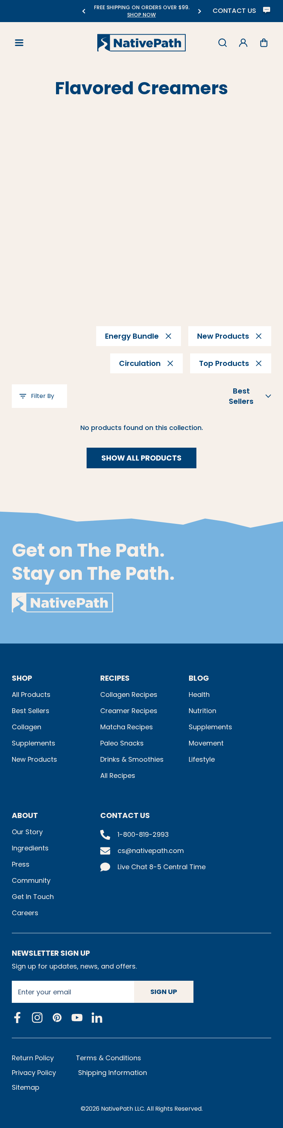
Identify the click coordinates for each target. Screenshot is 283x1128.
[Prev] (83, 11)
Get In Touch (33, 896)
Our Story (27, 831)
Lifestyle (202, 759)
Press (20, 864)
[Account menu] (243, 42)
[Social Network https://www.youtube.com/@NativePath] (77, 1018)
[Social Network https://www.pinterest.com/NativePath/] (57, 1017)
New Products (34, 759)
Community (31, 880)
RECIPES (115, 678)
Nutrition (202, 710)
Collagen (26, 727)
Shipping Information (112, 1072)
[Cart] (263, 42)
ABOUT (25, 815)
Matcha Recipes (126, 727)
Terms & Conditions (108, 1057)
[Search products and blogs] (222, 42)
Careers (25, 912)
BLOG (199, 678)
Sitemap (25, 1087)
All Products (31, 694)
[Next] (199, 11)
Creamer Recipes (128, 710)
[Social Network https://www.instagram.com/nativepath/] (37, 1017)
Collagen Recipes (128, 694)
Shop (22, 678)
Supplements (33, 743)
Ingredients (30, 848)
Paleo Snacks (122, 743)
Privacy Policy (34, 1072)
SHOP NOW (141, 14)
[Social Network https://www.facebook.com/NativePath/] (17, 1017)
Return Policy (33, 1057)
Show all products (141, 458)
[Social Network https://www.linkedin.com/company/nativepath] (96, 1017)
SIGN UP (163, 991)
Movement (206, 743)
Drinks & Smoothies (132, 759)
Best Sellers (30, 710)
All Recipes (117, 775)
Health (199, 694)
